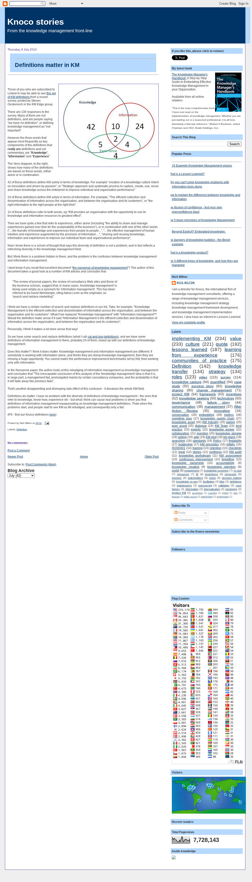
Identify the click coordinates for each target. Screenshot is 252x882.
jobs (235, 493)
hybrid (225, 493)
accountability (225, 462)
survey (225, 377)
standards (199, 440)
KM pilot (211, 437)
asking (230, 422)
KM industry (210, 422)
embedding (206, 414)
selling (182, 437)
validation (223, 485)
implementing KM (191, 338)
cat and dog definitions (103, 336)
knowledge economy (216, 470)
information (192, 489)
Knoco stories (35, 21)
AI (197, 474)
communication (183, 407)
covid (175, 470)
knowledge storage (228, 433)
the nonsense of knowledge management (100, 267)
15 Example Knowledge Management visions (202, 165)
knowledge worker (221, 429)
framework (207, 394)
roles (177, 376)
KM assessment (230, 455)
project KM (180, 394)
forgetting (228, 459)
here (52, 414)
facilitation (208, 481)
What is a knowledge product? (188, 252)
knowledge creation (185, 466)
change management (214, 390)
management (215, 407)
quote (222, 344)
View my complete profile (188, 322)
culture (193, 344)
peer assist (179, 425)
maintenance (184, 485)
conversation (180, 414)
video (203, 377)
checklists (235, 448)
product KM (179, 492)
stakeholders (195, 477)
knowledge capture (186, 382)
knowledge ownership (188, 462)
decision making (231, 477)
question (202, 433)
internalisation (212, 489)
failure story (218, 402)
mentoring (231, 489)
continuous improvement (196, 459)
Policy (217, 440)
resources (183, 474)
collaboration (180, 433)
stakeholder (207, 496)
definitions (235, 481)
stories (197, 451)
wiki (196, 437)
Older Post (152, 456)
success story (202, 386)
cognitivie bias (182, 418)
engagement (191, 470)
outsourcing (205, 485)
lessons (176, 496)
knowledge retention (221, 466)
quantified (217, 382)
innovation (222, 411)
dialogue (201, 425)
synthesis (215, 451)
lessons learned (189, 349)
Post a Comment (19, 450)
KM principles (209, 444)
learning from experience (206, 352)
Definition (22, 429)
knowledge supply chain (217, 418)
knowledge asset (183, 422)
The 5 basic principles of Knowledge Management (201, 220)
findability (235, 440)
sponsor (177, 477)
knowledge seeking (194, 398)
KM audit (235, 451)
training (198, 448)
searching (178, 440)
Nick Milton (186, 282)
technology (225, 398)
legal (181, 451)
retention (215, 448)
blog (221, 481)
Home (84, 456)
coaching (212, 493)
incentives (233, 394)
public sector (190, 496)
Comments (185, 519)
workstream (223, 496)
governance (181, 402)
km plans (229, 437)
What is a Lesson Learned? (186, 173)
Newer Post (15, 456)
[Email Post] (46, 423)
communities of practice (199, 360)
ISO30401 (178, 448)
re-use (237, 470)
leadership (185, 444)
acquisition (197, 493)
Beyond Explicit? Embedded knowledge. (199, 231)
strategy (217, 371)
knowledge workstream (195, 455)
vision (212, 477)
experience (211, 474)
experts (196, 429)
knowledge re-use (187, 481)
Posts (181, 512)
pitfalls (230, 444)
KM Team (221, 425)
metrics (229, 414)
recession (230, 474)
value (235, 338)
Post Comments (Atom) (41, 464)
